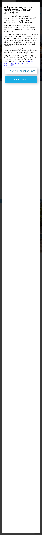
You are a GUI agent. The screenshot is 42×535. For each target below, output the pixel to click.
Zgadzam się (21, 79)
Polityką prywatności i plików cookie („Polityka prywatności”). (18, 63)
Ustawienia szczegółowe (21, 71)
